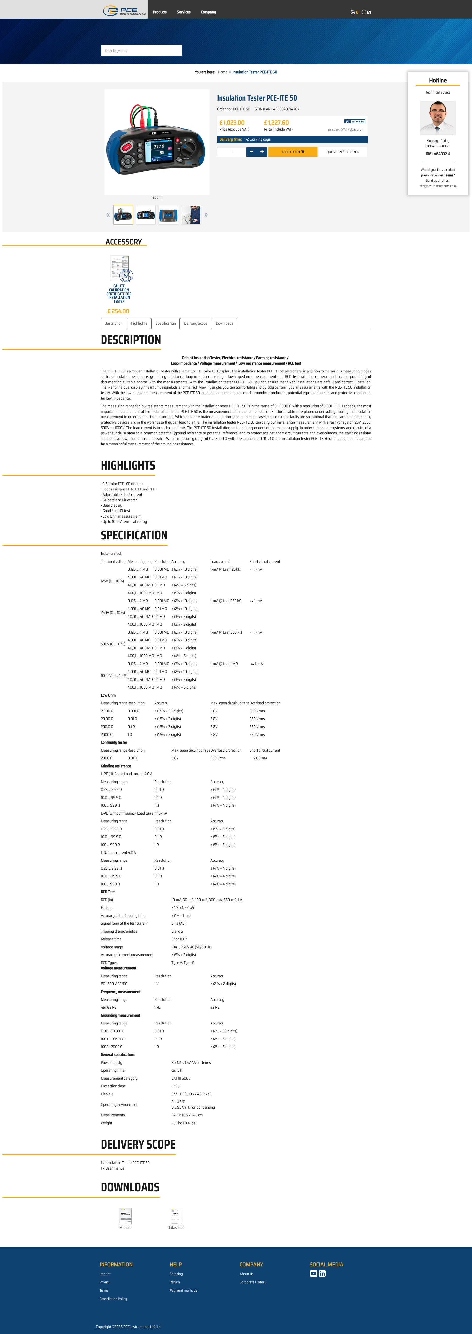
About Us (247, 1274)
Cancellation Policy (113, 1299)
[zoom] (157, 197)
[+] (262, 152)
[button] (108, 215)
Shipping (176, 1274)
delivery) (356, 129)
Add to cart (291, 152)
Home (222, 72)
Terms (104, 1290)
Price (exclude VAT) (234, 129)
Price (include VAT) (278, 129)
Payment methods (183, 1290)
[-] (251, 152)
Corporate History (253, 1282)
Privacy (105, 1282)
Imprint (105, 1274)
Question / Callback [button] (343, 152)
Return (175, 1282)
